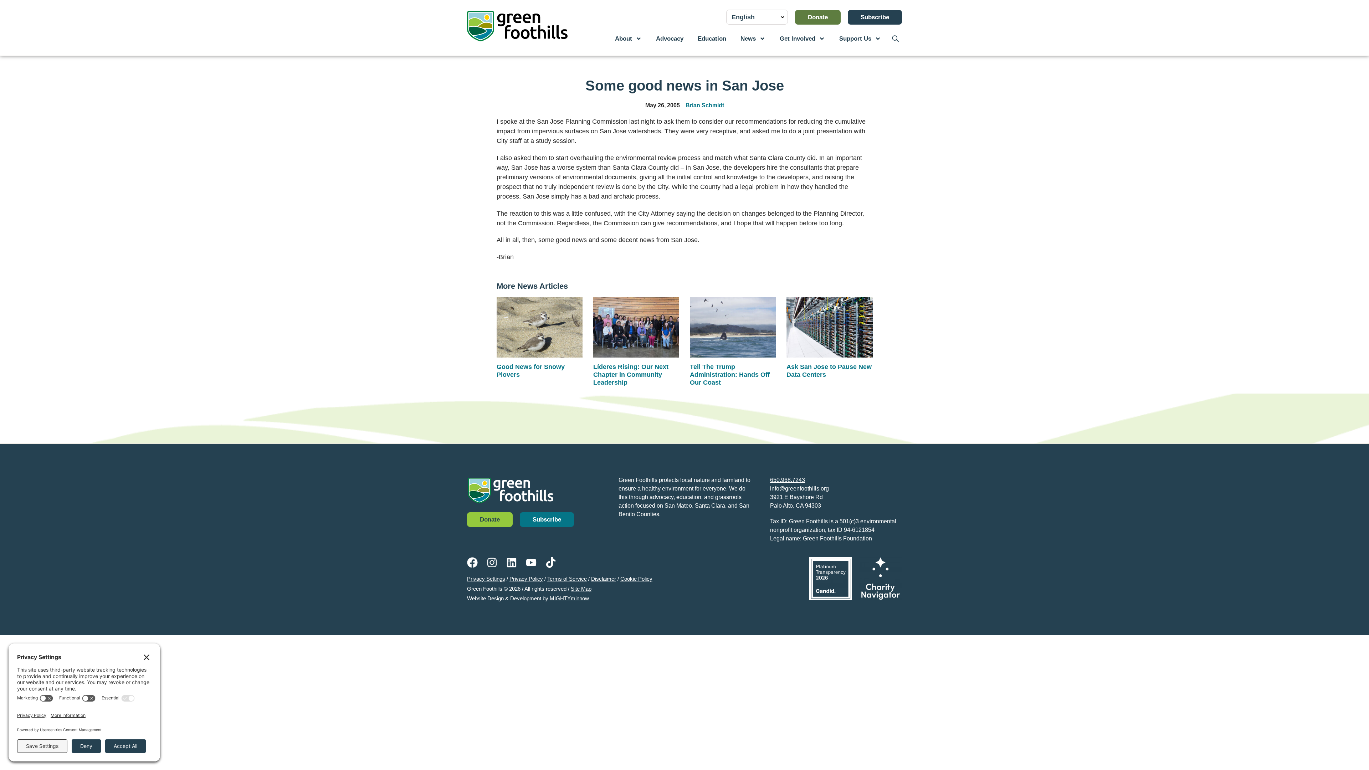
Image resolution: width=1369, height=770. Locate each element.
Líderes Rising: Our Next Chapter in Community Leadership (630, 374)
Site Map (581, 589)
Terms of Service (567, 579)
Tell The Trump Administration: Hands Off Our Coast (730, 374)
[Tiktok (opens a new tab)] (550, 562)
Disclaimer (603, 579)
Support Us (855, 38)
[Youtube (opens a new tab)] (531, 562)
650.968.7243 (787, 480)
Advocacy (669, 38)
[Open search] (895, 39)
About (623, 38)
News (748, 38)
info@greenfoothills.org (799, 489)
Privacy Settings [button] (486, 579)
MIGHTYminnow (569, 598)
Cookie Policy (636, 579)
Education (712, 38)
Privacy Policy (526, 579)
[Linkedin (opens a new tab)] (511, 562)
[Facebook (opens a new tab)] (472, 562)
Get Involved (797, 38)
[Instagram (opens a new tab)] (492, 562)
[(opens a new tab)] (830, 578)
